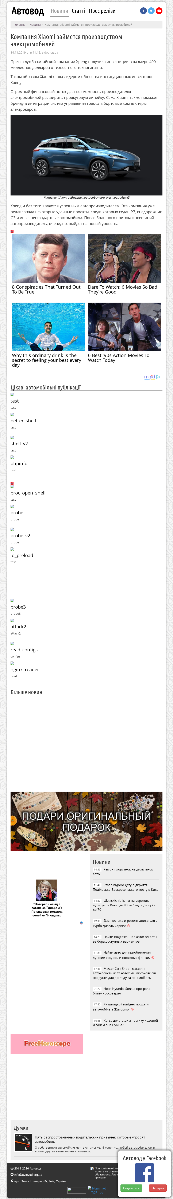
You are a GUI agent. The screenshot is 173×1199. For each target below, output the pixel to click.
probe (17, 512)
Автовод (28, 10)
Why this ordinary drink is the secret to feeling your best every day (46, 360)
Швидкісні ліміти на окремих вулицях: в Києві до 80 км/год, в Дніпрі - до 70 (124, 905)
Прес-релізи (102, 10)
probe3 (18, 606)
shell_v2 (19, 443)
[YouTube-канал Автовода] (159, 10)
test (15, 400)
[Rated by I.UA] (77, 1190)
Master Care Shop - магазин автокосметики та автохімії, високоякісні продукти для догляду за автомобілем (124, 973)
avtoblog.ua (50, 52)
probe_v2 (20, 535)
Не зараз (158, 1188)
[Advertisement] (86, 742)
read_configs (24, 649)
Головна (20, 25)
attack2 (18, 626)
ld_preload (22, 555)
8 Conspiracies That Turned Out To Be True (46, 289)
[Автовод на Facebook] (143, 10)
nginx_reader (25, 669)
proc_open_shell (28, 492)
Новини (59, 10)
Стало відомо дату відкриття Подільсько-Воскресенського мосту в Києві (126, 887)
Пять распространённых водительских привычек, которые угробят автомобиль (90, 1139)
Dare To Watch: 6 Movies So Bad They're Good (122, 289)
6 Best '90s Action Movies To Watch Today (118, 357)
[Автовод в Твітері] (151, 10)
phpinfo (19, 463)
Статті (78, 10)
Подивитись (131, 1188)
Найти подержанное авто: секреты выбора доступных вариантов (125, 939)
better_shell (23, 420)
